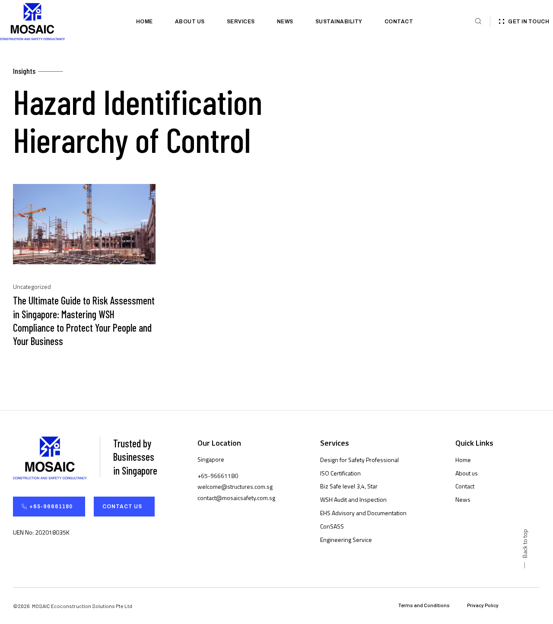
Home (144, 22)
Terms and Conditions (424, 605)
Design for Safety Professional (359, 459)
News (285, 22)
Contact (399, 22)
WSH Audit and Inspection (353, 499)
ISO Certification (340, 473)
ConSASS (332, 526)
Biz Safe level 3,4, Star (349, 486)
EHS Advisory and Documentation (363, 512)
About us (190, 22)
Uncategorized (32, 286)
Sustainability (338, 22)
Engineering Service (346, 539)
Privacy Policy (483, 605)
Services (241, 22)
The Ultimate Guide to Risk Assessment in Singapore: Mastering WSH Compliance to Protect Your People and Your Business (84, 320)
